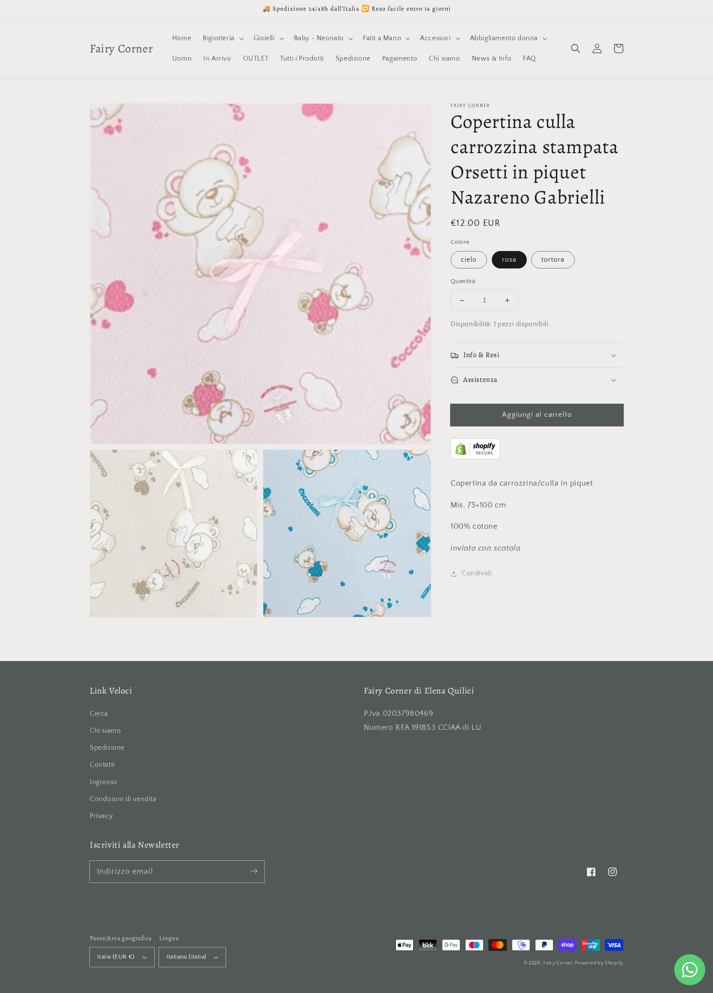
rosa (509, 260)
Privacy (101, 816)
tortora (553, 260)
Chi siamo (105, 731)
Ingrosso (103, 782)
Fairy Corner (558, 963)
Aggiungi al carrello (537, 414)
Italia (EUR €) (116, 956)
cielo (469, 260)
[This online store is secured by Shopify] (475, 457)
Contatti (102, 765)
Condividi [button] (477, 573)
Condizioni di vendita (123, 799)
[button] (575, 48)
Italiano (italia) (186, 956)
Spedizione (107, 748)
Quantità (463, 281)
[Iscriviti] (253, 871)
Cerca (99, 714)
